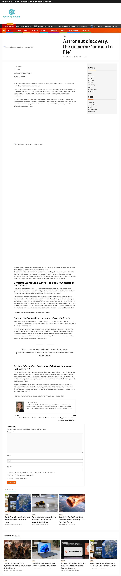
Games (5, 560)
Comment (10, 432)
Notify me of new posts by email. (17, 478)
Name (9, 455)
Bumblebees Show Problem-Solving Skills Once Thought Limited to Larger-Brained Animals (44, 519)
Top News (18, 30)
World (26, 30)
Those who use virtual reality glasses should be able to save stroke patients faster (60, 418)
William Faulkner (18, 524)
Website (9, 467)
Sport (63, 30)
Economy (35, 30)
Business (63, 560)
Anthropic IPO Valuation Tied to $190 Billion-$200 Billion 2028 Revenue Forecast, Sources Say (49, 26)
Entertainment (73, 30)
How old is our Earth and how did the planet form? (28, 417)
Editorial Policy (39, 1)
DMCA (32, 1)
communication (70, 291)
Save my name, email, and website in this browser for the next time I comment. (31, 472)
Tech (33, 560)
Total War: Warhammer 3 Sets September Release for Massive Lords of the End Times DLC (17, 565)
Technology (54, 30)
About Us (16, 1)
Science (43, 30)
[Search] (117, 30)
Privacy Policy (25, 1)
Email (9, 461)
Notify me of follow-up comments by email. (20, 475)
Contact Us (48, 1)
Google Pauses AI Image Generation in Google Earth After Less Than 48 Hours (17, 519)
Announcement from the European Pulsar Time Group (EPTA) (47, 278)
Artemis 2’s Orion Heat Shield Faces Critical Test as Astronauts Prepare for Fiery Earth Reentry (72, 519)
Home (9, 30)
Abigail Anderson (68, 56)
